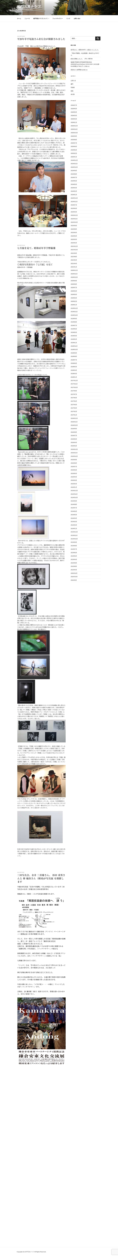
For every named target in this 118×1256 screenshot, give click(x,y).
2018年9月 (74, 353)
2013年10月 (74, 539)
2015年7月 (74, 466)
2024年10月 (74, 167)
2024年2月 (74, 191)
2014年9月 (74, 501)
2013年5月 (74, 556)
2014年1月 (74, 528)
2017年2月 (74, 411)
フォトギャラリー (57, 18)
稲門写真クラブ (29, 6)
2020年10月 (74, 277)
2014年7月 (74, 508)
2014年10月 (74, 497)
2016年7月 (74, 435)
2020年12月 (74, 270)
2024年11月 (74, 163)
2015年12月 (74, 449)
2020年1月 (74, 304)
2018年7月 (74, 360)
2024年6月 (74, 181)
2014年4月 (74, 518)
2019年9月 (74, 318)
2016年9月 (74, 428)
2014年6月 (74, 511)
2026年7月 (74, 105)
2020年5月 (74, 294)
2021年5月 (74, 260)
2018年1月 (74, 377)
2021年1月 (74, 267)
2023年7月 (74, 205)
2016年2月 (74, 446)
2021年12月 (74, 246)
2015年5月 (74, 473)
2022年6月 (74, 232)
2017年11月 (74, 384)
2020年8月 (74, 284)
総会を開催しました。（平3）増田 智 (81, 58)
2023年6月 (74, 208)
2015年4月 (74, 477)
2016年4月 (74, 442)
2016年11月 (74, 422)
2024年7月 (74, 177)
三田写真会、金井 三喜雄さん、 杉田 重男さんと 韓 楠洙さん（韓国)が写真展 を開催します (41, 878)
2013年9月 (74, 542)
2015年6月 (74, 470)
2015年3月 (74, 480)
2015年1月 (74, 487)
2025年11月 (74, 129)
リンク (68, 18)
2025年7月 (74, 143)
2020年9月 (74, 280)
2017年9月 (74, 391)
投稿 (72, 91)
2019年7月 (74, 325)
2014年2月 (74, 525)
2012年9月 (74, 563)
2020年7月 (74, 287)
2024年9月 (74, 170)
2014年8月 (74, 504)
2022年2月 (74, 243)
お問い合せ (77, 18)
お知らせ (73, 80)
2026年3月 (74, 115)
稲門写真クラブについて (40, 18)
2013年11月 (74, 535)
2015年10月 (74, 456)
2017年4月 (74, 404)
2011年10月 (74, 576)
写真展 (73, 87)
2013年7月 (74, 549)
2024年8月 (74, 174)
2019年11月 (74, 311)
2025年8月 (74, 139)
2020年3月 (74, 298)
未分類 (73, 94)
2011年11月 (74, 573)
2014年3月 (74, 521)
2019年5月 (74, 332)
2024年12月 (74, 160)
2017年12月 (74, 380)
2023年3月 (74, 212)
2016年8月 (74, 432)
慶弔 (72, 84)
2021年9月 (74, 253)
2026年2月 (74, 119)
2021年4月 (74, 263)
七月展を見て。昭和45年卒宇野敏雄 (36, 248)
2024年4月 (74, 188)
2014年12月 (74, 490)
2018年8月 (74, 356)
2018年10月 (74, 349)
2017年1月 (74, 415)
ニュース (27, 18)
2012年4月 (74, 569)
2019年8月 (74, 322)
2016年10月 (74, 425)
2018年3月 (74, 373)
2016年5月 (74, 439)
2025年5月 (74, 150)
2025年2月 (74, 153)
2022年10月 (74, 222)
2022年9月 (74, 225)
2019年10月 (74, 315)
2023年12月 (74, 198)
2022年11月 (74, 219)
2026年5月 (74, 112)
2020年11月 (74, 274)
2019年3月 (74, 336)
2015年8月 (74, 463)
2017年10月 (74, 387)
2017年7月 (74, 394)
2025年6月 (74, 146)
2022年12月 (74, 215)
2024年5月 (74, 184)
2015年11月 (74, 452)
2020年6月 (74, 291)
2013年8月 (74, 545)
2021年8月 (74, 256)
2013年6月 (74, 552)
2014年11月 (74, 494)
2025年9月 (74, 136)
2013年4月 (74, 559)
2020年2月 (74, 301)
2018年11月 (74, 346)
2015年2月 (74, 484)
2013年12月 (74, 532)
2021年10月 (74, 249)
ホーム (19, 18)
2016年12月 (74, 418)
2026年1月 (74, 122)
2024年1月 (74, 194)
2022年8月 (74, 229)
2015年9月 (74, 459)
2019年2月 (74, 339)
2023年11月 (74, 201)
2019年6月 (74, 329)
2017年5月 (74, 401)
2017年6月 (74, 397)
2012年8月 (74, 566)
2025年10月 (74, 132)
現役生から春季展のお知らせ (79, 70)
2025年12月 (74, 126)
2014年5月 (74, 514)
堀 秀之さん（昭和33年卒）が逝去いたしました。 (85, 50)
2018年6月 (74, 363)
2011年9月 (74, 580)
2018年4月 (74, 370)
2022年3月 (74, 239)
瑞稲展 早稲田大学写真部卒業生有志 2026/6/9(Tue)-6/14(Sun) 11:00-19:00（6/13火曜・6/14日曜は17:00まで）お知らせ (85, 64)
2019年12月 (74, 308)
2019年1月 (74, 342)
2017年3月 (74, 408)
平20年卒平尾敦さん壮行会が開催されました (41, 39)
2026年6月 (74, 108)
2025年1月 (74, 157)
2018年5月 (74, 366)
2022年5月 (74, 236)
